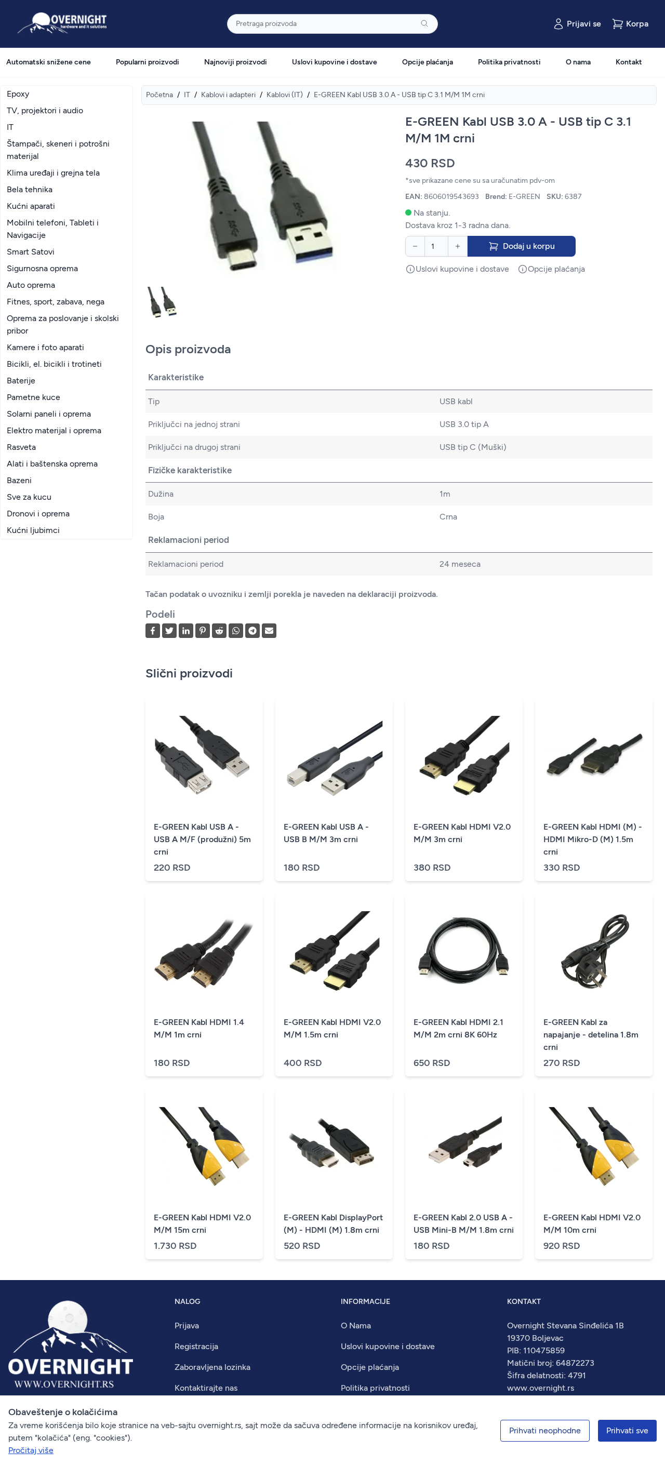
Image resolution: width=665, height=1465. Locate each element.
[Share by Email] (269, 630)
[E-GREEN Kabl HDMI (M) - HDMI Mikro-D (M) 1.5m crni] (594, 756)
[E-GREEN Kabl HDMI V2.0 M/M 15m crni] (204, 1147)
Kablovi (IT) (285, 94)
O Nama (356, 1325)
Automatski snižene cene (48, 62)
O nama (578, 62)
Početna (159, 94)
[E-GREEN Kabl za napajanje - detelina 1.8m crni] (594, 952)
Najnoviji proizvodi (235, 62)
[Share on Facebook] (152, 630)
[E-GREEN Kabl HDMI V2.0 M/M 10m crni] (594, 1147)
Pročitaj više (31, 1450)
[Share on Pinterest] (202, 630)
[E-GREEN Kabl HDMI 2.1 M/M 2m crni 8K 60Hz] (464, 952)
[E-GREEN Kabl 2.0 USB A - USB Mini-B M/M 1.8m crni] (464, 1147)
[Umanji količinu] (415, 246)
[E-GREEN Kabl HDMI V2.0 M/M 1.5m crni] (334, 952)
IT (187, 94)
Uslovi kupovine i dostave (334, 62)
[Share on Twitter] (169, 630)
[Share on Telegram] (252, 630)
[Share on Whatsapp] (236, 630)
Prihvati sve (627, 1430)
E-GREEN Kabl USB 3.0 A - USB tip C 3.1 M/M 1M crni (399, 94)
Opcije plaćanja (427, 62)
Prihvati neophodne (545, 1430)
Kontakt (629, 62)
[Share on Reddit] (219, 630)
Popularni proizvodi (147, 62)
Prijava (187, 1325)
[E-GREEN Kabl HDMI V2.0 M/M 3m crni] (464, 756)
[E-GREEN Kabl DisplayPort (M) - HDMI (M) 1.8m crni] (334, 1147)
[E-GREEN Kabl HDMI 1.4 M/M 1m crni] (204, 952)
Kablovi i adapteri (228, 94)
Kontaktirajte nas (206, 1388)
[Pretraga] (424, 23)
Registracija (196, 1346)
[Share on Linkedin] (186, 630)
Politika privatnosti (509, 62)
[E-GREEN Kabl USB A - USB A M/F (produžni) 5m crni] (204, 756)
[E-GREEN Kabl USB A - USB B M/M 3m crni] (334, 756)
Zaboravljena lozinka (212, 1367)
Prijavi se (584, 24)
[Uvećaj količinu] (458, 246)
